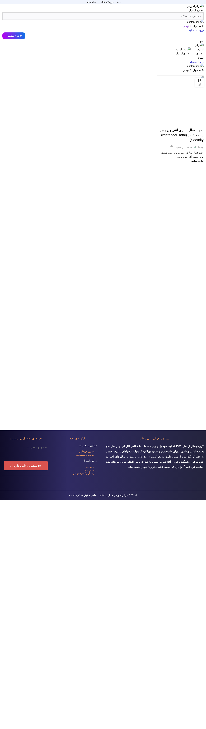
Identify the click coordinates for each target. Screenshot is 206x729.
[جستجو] (7, 447)
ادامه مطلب (197, 160)
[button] (26, 465)
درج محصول (12, 35)
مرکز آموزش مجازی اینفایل (113, 495)
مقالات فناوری (196, 124)
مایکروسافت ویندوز (181, 124)
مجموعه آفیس (166, 124)
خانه (202, 74)
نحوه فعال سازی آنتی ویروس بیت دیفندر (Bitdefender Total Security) (181, 135)
